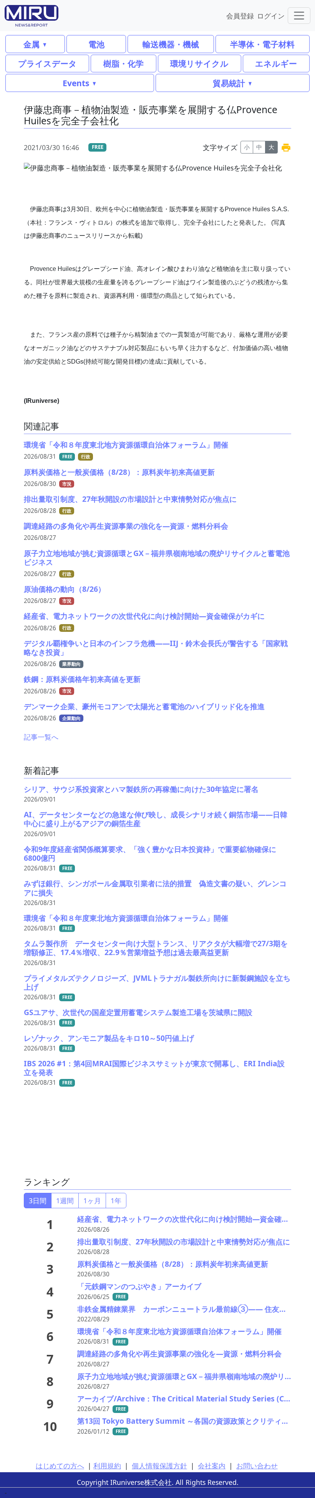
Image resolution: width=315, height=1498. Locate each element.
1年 (116, 1200)
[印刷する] (286, 147)
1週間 (65, 1200)
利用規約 (107, 1465)
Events (76, 83)
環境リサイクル (199, 63)
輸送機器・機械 (171, 44)
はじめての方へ (60, 1465)
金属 (31, 44)
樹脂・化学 (123, 63)
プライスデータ (47, 63)
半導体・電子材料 (262, 44)
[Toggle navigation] (299, 15)
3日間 (37, 1200)
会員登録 (240, 15)
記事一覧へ (41, 736)
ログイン (271, 15)
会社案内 (211, 1465)
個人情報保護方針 (159, 1465)
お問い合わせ (257, 1465)
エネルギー (276, 63)
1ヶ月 (92, 1200)
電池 (96, 44)
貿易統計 (229, 83)
